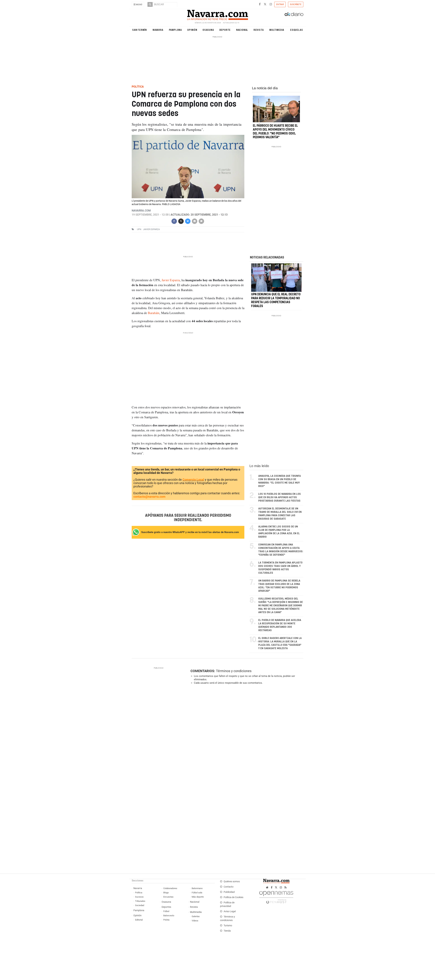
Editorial (139, 919)
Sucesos (139, 897)
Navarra (158, 29)
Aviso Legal (230, 911)
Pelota (166, 919)
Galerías (196, 916)
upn (139, 229)
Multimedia (276, 29)
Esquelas (296, 29)
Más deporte (198, 897)
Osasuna (208, 29)
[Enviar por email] (194, 220)
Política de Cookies (233, 897)
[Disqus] (245, 733)
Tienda (227, 930)
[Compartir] (174, 220)
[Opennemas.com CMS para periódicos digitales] (276, 896)
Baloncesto (168, 915)
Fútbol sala (197, 892)
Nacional (242, 29)
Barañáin (153, 313)
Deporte (225, 29)
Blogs (166, 892)
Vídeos (195, 920)
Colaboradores (170, 888)
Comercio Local (193, 479)
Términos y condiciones (233, 671)
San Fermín (139, 29)
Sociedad (139, 905)
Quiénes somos (232, 881)
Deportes (166, 907)
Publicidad (229, 892)
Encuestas (168, 897)
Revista (259, 29)
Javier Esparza (151, 229)
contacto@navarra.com (149, 496)
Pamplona (175, 29)
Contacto (228, 886)
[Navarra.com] (217, 14)
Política (138, 892)
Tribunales (140, 901)
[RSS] (285, 887)
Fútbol (166, 911)
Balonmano (197, 888)
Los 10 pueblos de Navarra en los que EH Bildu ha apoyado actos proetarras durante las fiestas (279, 497)
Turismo (228, 925)
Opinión (192, 29)
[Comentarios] (201, 220)
